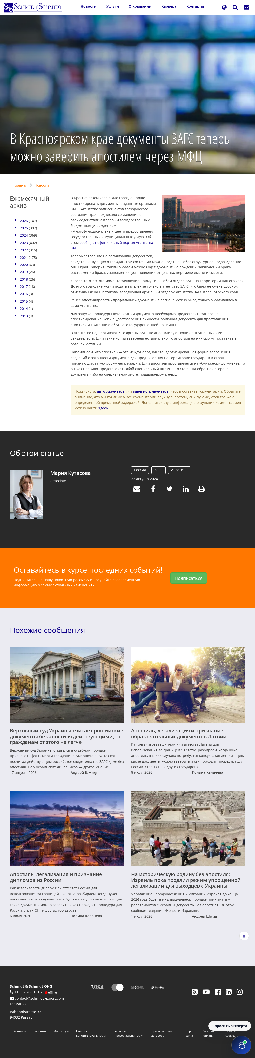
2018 (24, 279)
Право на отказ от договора (163, 1033)
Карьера (168, 6)
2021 (24, 257)
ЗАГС (158, 469)
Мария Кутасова (70, 473)
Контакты (195, 6)
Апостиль (179, 469)
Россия (140, 469)
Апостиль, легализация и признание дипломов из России (56, 877)
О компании (140, 6)
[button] (224, 7)
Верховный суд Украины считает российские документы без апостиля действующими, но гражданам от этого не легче (66, 736)
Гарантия (40, 1031)
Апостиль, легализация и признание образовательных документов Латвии (179, 733)
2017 (24, 286)
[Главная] (35, 7)
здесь (103, 408)
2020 (24, 264)
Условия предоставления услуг (129, 1033)
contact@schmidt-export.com (39, 998)
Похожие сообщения (47, 630)
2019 (24, 271)
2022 (24, 250)
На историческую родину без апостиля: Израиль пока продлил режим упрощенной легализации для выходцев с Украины (186, 880)
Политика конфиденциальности (91, 1033)
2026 (24, 220)
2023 (24, 242)
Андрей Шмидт (84, 772)
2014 (24, 308)
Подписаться (189, 578)
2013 (24, 316)
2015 (24, 301)
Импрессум (61, 1031)
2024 (24, 235)
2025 (24, 228)
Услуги (112, 6)
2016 (24, 293)
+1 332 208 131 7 (28, 992)
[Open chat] (241, 1045)
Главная (20, 185)
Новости (88, 6)
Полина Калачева (207, 772)
